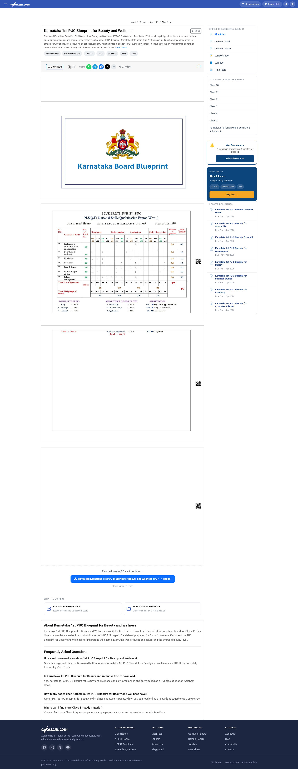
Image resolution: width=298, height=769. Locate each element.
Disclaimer (216, 762)
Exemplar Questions (125, 749)
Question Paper (220, 48)
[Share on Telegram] (95, 66)
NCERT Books (122, 739)
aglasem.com (20, 4)
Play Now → (232, 194)
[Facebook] (44, 747)
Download (56, 66)
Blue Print (112, 54)
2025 (124, 54)
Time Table (218, 69)
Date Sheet (194, 749)
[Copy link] (113, 66)
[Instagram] (52, 747)
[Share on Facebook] (101, 66)
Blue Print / (167, 22)
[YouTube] (68, 747)
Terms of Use (232, 762)
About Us (230, 733)
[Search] (286, 4)
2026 (134, 54)
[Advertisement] (123, 90)
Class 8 (213, 113)
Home (133, 22)
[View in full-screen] (199, 66)
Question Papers (197, 733)
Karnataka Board (52, 54)
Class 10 (214, 85)
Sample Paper (220, 55)
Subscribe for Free (235, 158)
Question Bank (220, 41)
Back (197, 31)
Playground (158, 749)
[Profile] (292, 4)
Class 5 (213, 106)
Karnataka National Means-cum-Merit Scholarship (230, 129)
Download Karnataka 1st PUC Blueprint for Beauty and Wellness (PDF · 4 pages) (124, 578)
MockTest (157, 733)
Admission (157, 744)
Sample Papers (196, 739)
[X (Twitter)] (60, 747)
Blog (227, 739)
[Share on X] (107, 66)
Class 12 (214, 99)
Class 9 (213, 120)
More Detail (121, 47)
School (142, 22)
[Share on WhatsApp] (88, 66)
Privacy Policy (249, 762)
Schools (156, 739)
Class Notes (121, 733)
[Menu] (6, 4)
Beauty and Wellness (72, 54)
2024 (100, 54)
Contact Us (231, 744)
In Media (229, 749)
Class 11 (154, 22)
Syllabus (217, 62)
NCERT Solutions (124, 744)
